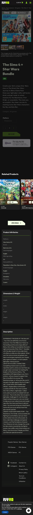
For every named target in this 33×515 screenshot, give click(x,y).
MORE (12, 202)
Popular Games (13, 442)
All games (17, 8)
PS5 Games (11, 447)
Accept (5, 512)
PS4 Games (22, 447)
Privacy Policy (23, 469)
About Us (22, 466)
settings (19, 509)
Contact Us (22, 463)
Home (3, 8)
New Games (23, 442)
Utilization (22, 481)
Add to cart (11, 134)
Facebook (13, 463)
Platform (6, 118)
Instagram (13, 466)
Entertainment (10, 8)
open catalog (15, 223)
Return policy (23, 472)
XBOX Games (12, 452)
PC (20, 452)
